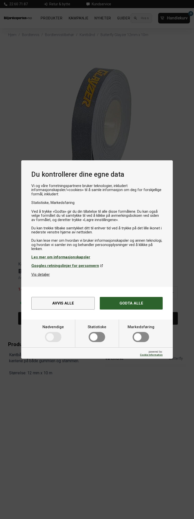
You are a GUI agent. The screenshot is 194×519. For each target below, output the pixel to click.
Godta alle (131, 303)
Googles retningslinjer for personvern (65, 265)
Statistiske (97, 327)
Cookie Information (151, 354)
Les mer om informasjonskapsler (60, 257)
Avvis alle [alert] (63, 303)
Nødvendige (53, 327)
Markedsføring (141, 327)
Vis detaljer (40, 274)
